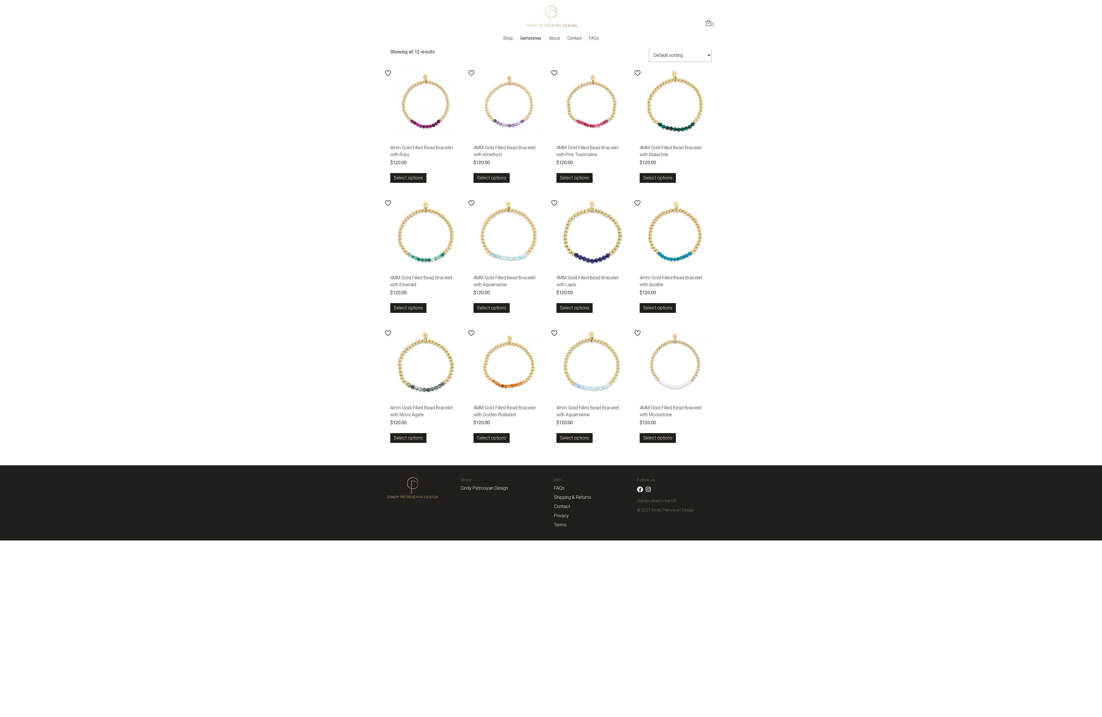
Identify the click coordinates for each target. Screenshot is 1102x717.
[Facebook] (640, 490)
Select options (408, 178)
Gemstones (530, 38)
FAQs (594, 38)
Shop (508, 38)
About (554, 38)
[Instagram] (648, 490)
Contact (574, 38)
